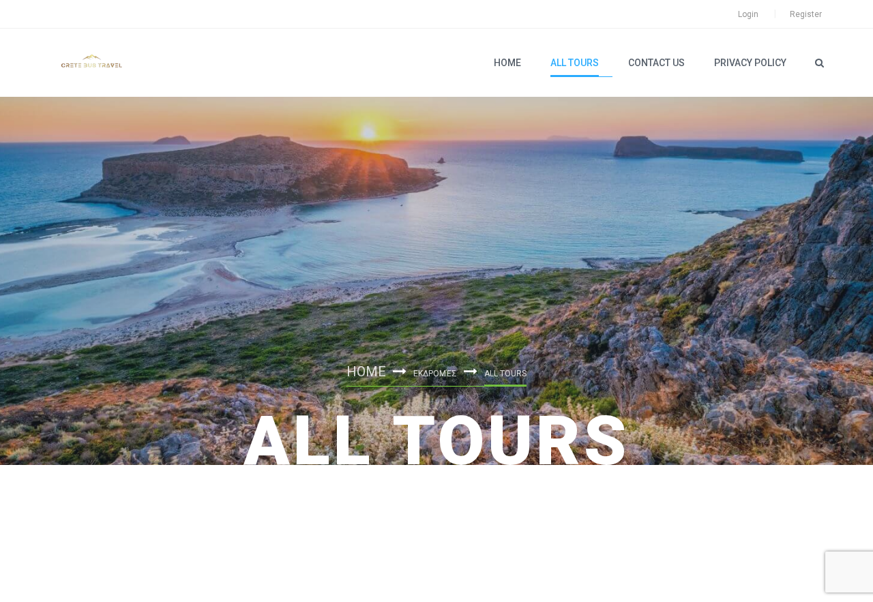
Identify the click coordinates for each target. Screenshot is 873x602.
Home (507, 62)
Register (806, 14)
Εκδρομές (435, 373)
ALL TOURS (574, 62)
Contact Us (656, 62)
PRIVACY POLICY (750, 62)
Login (748, 14)
